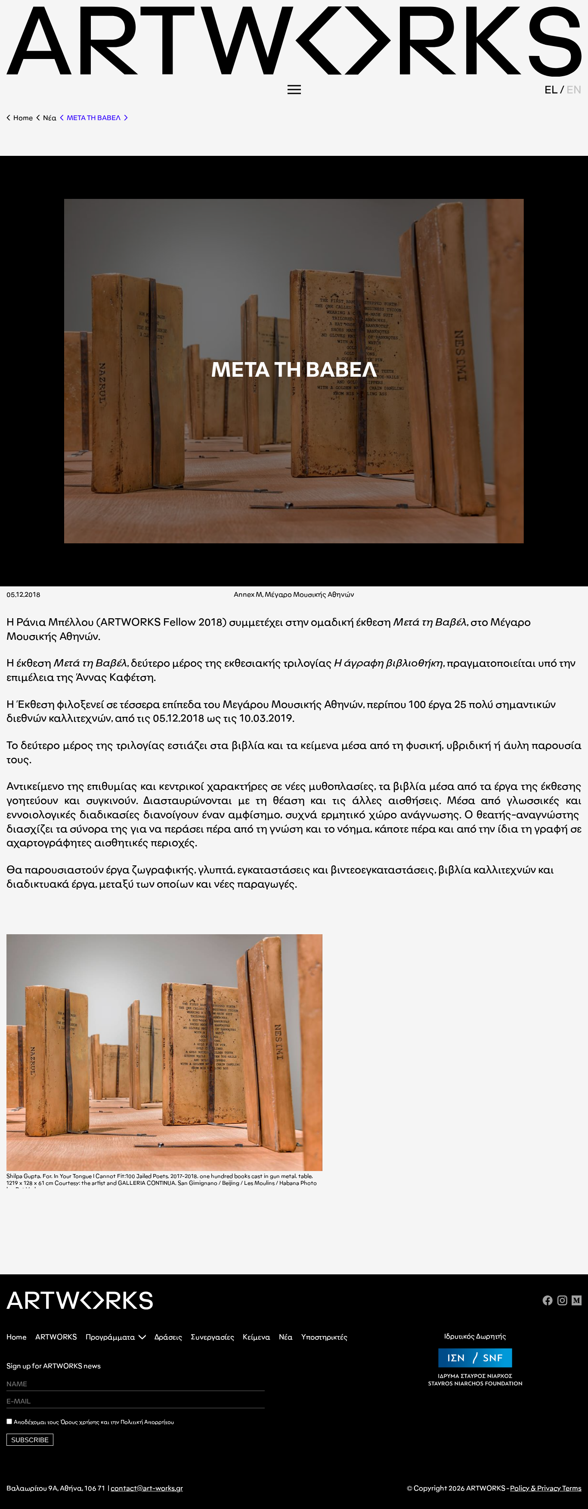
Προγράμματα (110, 1337)
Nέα (49, 118)
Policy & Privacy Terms (546, 1488)
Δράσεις (168, 1337)
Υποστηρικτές (324, 1337)
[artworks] (294, 74)
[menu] (294, 89)
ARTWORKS (56, 1337)
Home (23, 118)
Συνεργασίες (212, 1337)
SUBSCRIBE (30, 1440)
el (551, 89)
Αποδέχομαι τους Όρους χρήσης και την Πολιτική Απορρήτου (94, 1422)
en (574, 89)
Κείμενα (256, 1337)
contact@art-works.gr (147, 1488)
